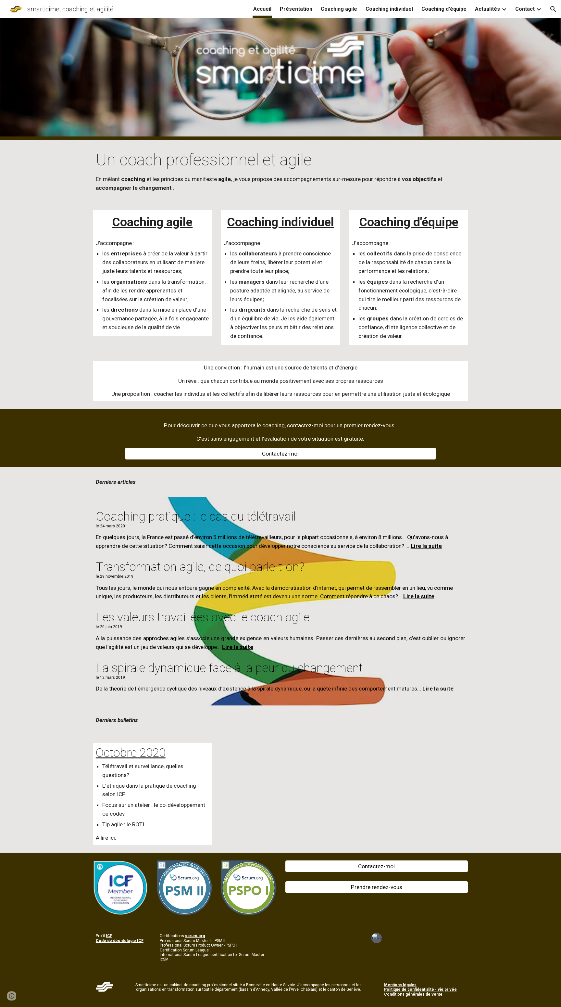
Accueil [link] (262, 9)
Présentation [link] (296, 9)
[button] (553, 9)
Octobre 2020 (131, 752)
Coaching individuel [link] (389, 9)
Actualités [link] (487, 9)
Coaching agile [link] (339, 9)
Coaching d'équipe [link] (444, 9)
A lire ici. (106, 837)
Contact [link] (525, 9)
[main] (280, 171)
